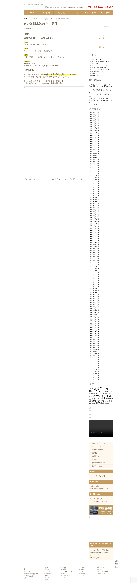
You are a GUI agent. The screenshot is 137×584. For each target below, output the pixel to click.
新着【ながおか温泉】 (96, 67)
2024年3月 (93, 169)
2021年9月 (93, 226)
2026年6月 (93, 117)
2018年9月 (93, 295)
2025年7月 (93, 139)
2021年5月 (93, 232)
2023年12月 (93, 175)
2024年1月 (93, 173)
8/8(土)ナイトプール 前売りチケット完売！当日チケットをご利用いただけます (100, 100)
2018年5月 (93, 303)
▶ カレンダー (46, 577)
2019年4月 (93, 282)
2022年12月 (93, 197)
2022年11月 (93, 200)
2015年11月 (93, 351)
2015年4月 (93, 363)
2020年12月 (93, 242)
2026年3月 (93, 123)
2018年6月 (93, 301)
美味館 (93, 403)
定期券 (101, 400)
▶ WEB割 (45, 575)
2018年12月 (93, 288)
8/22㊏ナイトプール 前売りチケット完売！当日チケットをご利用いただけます (101, 86)
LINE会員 (91, 388)
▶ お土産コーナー (83, 569)
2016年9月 (93, 337)
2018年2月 (93, 309)
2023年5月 (93, 187)
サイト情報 (94, 393)
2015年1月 (93, 367)
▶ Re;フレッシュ (100, 573)
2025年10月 (93, 133)
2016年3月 (93, 347)
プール (96, 395)
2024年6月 (93, 163)
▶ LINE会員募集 (47, 573)
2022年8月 (93, 205)
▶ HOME (45, 567)
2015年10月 (93, 353)
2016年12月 (93, 331)
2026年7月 (93, 115)
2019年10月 (93, 270)
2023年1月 (93, 195)
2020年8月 (93, 250)
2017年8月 (93, 319)
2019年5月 (93, 280)
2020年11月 (93, 244)
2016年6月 (93, 343)
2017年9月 (93, 317)
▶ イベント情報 (46, 571)
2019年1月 (93, 286)
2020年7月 (93, 252)
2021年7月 (93, 228)
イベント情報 (33, 19)
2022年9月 (93, 204)
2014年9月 (93, 375)
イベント (98, 390)
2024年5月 (93, 165)
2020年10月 (93, 246)
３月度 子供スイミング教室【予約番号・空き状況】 (67, 179)
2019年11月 (93, 268)
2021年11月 (93, 222)
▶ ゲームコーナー (83, 567)
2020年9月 (93, 248)
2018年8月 (93, 296)
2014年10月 (93, 373)
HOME (25, 19)
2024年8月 (93, 159)
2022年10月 (93, 201)
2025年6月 (93, 141)
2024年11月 (93, 155)
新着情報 (93, 73)
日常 (110, 401)
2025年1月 (93, 151)
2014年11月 (93, 371)
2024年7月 (93, 161)
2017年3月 (93, 327)
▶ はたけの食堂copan (102, 571)
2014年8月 (93, 377)
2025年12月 (93, 129)
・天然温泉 (63, 569)
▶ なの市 (98, 569)
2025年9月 (93, 135)
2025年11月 (93, 131)
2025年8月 (93, 137)
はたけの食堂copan (98, 463)
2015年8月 (93, 357)
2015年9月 (93, 355)
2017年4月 (93, 325)
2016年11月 (93, 333)
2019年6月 (93, 278)
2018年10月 (93, 292)
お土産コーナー (97, 449)
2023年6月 (93, 185)
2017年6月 (93, 323)
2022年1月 (93, 218)
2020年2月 (93, 262)
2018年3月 (93, 307)
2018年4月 (93, 305)
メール (96, 501)
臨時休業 (100, 403)
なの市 (94, 459)
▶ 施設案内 (63, 567)
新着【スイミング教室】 (97, 65)
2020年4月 (93, 258)
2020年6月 (93, 254)
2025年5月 (93, 143)
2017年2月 (93, 329)
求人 (90, 403)
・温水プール (63, 573)
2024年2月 (93, 171)
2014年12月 (93, 369)
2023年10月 (93, 179)
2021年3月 (93, 236)
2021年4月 (93, 234)
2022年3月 (93, 214)
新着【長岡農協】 (95, 71)
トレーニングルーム (104, 37)
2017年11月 (93, 313)
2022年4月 (93, 212)
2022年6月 (93, 210)
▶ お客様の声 (81, 573)
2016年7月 (93, 341)
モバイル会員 (107, 396)
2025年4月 (93, 145)
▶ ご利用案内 (46, 579)
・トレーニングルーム (66, 571)
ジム (98, 393)
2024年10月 (93, 157)
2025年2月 (93, 149)
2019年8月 (93, 274)
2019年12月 (93, 266)
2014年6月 (93, 379)
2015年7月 (93, 359)
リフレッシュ (92, 398)
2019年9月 (93, 272)
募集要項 (109, 398)
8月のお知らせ (95, 104)
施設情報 (93, 75)
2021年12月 (93, 220)
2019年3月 (93, 284)
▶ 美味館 (80, 571)
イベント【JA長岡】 (96, 59)
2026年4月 (93, 121)
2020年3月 (93, 260)
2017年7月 (93, 321)
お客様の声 (96, 456)
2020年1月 (93, 264)
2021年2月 (93, 238)
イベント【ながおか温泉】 (46, 19)
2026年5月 (93, 119)
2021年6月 (93, 230)
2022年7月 (93, 208)
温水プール (103, 47)
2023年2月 (93, 193)
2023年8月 (93, 181)
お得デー (99, 388)
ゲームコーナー (97, 446)
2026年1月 (93, 127)
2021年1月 (93, 240)
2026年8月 (93, 113)
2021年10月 (93, 224)
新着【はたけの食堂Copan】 (98, 69)
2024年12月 (93, 153)
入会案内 (63, 577)
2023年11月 (93, 177)
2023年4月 (93, 189)
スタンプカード (104, 393)
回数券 (93, 400)
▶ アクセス (81, 575)
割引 (103, 398)
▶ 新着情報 (45, 569)
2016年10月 (93, 335)
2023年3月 (93, 191)
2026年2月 (93, 125)
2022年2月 (93, 216)
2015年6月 (93, 361)
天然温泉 (106, 26)
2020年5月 (93, 256)
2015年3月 (93, 365)
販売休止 (107, 403)
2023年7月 (93, 183)
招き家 (106, 401)
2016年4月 (93, 345)
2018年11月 (93, 290)
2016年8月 (93, 339)
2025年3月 (93, 147)
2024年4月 (93, 167)
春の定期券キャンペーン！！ (33, 179)
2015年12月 (93, 349)
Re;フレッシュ (97, 466)
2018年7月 (93, 299)
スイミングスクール (99, 443)
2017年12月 (93, 311)
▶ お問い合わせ (100, 567)
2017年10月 (93, 315)
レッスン (98, 398)
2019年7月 (93, 276)
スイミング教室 (65, 575)
